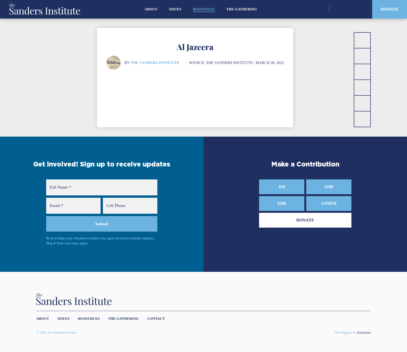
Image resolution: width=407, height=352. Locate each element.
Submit (101, 223)
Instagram (336, 9)
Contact (156, 318)
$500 (281, 203)
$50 (282, 186)
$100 (329, 186)
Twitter (344, 9)
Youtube (361, 9)
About (151, 9)
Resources (204, 9)
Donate (390, 9)
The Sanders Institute (154, 63)
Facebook (352, 9)
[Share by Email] (362, 87)
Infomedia (364, 332)
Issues (175, 9)
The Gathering (241, 9)
